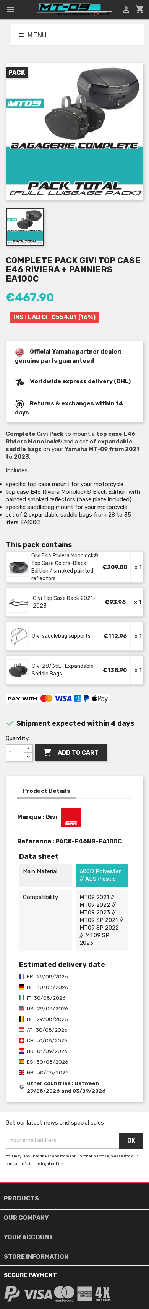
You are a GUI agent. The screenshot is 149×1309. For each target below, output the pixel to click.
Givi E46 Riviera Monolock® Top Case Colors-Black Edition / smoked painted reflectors (64, 567)
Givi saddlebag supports (61, 636)
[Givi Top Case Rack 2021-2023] (18, 602)
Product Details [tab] (46, 790)
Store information (36, 1256)
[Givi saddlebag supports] (18, 636)
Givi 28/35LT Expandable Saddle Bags (63, 670)
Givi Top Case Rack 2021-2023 (64, 602)
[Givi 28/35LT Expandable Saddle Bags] (18, 670)
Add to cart (71, 752)
